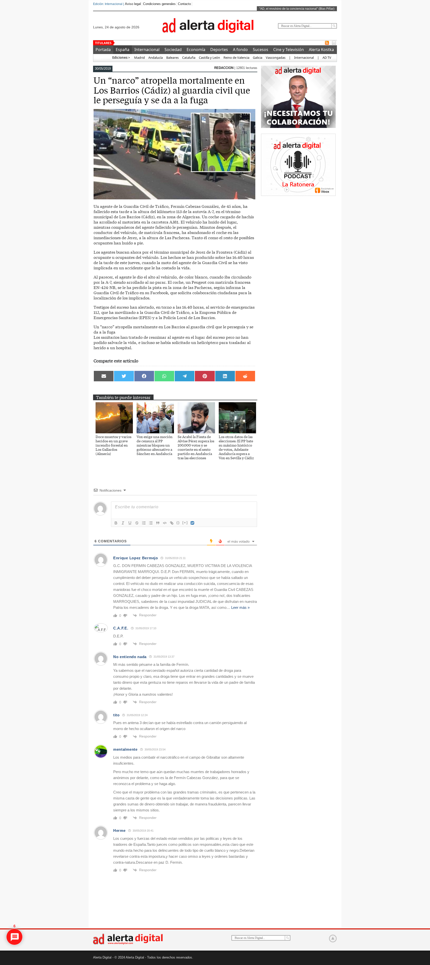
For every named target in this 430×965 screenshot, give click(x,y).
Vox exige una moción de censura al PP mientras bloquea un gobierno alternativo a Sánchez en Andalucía (154, 445)
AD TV (326, 57)
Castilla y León (209, 57)
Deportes (219, 49)
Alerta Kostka (321, 49)
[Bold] (115, 523)
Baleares (172, 57)
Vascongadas (275, 57)
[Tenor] (192, 523)
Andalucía (155, 57)
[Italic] (122, 523)
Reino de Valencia (236, 57)
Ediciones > (121, 57)
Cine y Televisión (288, 49)
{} (178, 522)
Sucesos (260, 49)
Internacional (147, 49)
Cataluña (188, 57)
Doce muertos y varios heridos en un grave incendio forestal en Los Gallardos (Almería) (113, 445)
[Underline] (129, 523)
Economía (196, 49)
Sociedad (173, 49)
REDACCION (224, 68)
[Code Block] (164, 523)
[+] (185, 522)
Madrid (139, 57)
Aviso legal (133, 4)
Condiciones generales (159, 4)
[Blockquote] (157, 523)
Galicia (257, 57)
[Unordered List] (150, 523)
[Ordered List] (143, 523)
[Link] (171, 523)
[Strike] (136, 523)
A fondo (240, 49)
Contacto (184, 4)
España (122, 49)
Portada (103, 49)
